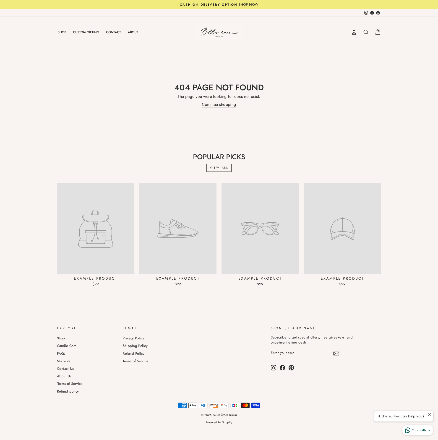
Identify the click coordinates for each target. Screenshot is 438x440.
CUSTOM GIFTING (86, 32)
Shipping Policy (135, 345)
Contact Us (65, 368)
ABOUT (133, 32)
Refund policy (68, 391)
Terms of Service (70, 383)
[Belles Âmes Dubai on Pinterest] (291, 367)
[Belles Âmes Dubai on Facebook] (282, 367)
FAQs (61, 353)
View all (219, 168)
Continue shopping (219, 104)
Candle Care (67, 345)
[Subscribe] (336, 353)
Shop (61, 338)
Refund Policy (133, 353)
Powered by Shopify (219, 422)
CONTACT (113, 32)
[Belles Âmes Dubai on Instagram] (273, 367)
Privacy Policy (133, 338)
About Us (64, 376)
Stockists (63, 361)
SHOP (62, 32)
